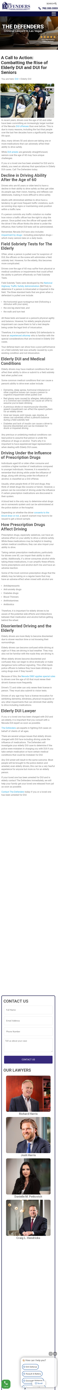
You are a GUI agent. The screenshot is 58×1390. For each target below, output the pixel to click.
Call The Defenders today (24, 169)
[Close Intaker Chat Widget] (55, 1354)
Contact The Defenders (12, 792)
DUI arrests (12, 152)
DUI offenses (22, 126)
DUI (16, 79)
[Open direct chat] (51, 1354)
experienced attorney (20, 335)
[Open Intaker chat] (25, 1388)
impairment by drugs (11, 235)
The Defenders (8, 728)
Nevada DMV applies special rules (38, 676)
